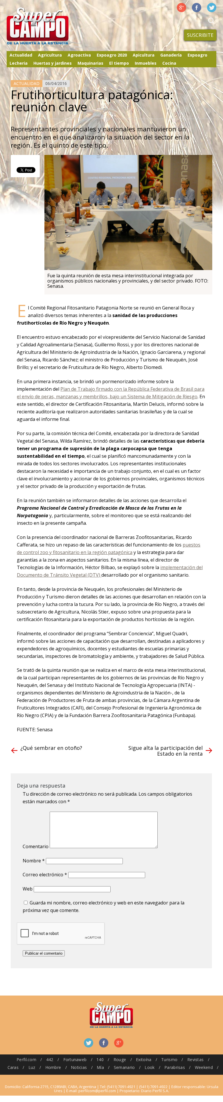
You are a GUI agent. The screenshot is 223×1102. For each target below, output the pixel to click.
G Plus (181, 7)
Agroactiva (79, 55)
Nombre (34, 860)
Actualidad (21, 55)
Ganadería (171, 55)
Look (149, 1067)
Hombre (53, 1067)
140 (100, 1059)
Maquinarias (90, 63)
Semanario (124, 1067)
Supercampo (50, 26)
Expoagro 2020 (112, 55)
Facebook (196, 7)
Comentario (35, 846)
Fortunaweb (75, 1059)
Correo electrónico (45, 874)
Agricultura (50, 55)
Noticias (79, 1067)
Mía (100, 1067)
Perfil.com (26, 1059)
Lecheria (19, 63)
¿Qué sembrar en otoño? (51, 747)
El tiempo (119, 63)
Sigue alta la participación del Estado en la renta (165, 750)
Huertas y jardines (52, 63)
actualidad (26, 83)
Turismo (169, 1059)
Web (28, 889)
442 (49, 1059)
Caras (13, 1067)
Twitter (211, 7)
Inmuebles (146, 63)
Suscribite (200, 35)
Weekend (204, 1067)
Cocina (169, 63)
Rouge (120, 1059)
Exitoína (143, 1059)
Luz (31, 1067)
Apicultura (143, 55)
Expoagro (197, 55)
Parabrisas (174, 1067)
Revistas (195, 1059)
